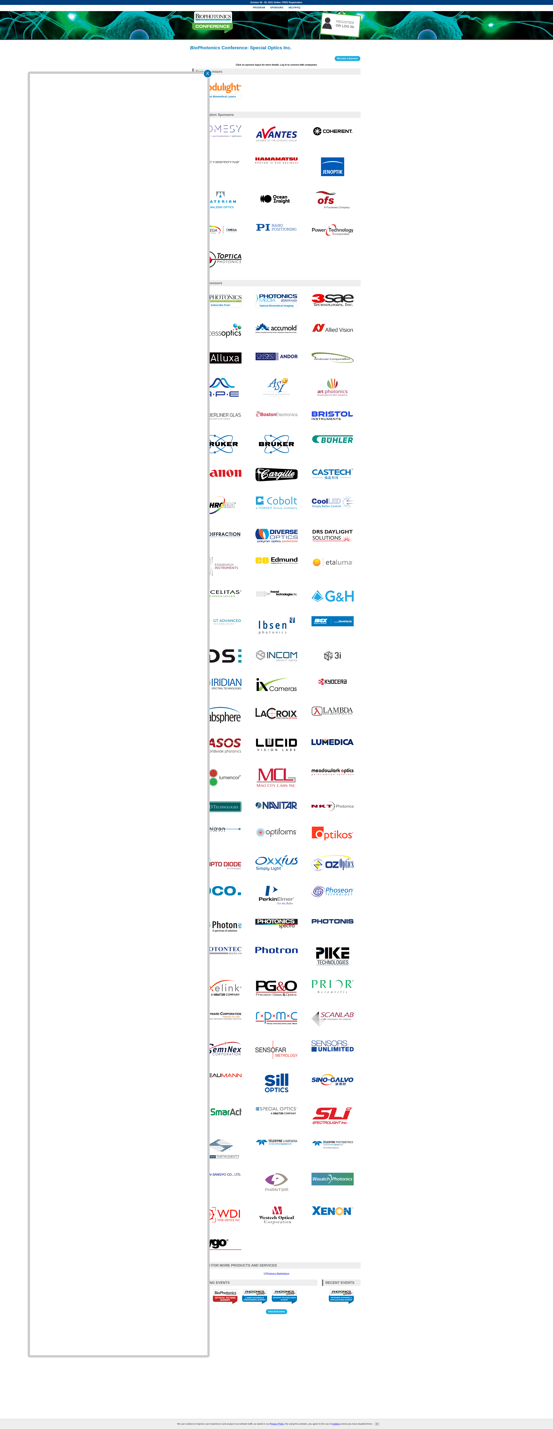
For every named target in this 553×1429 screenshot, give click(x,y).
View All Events (276, 1311)
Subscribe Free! (220, 305)
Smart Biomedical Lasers (220, 96)
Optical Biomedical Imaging (276, 305)
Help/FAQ (294, 7)
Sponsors (276, 7)
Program (259, 7)
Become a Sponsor (347, 58)
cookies (336, 1424)
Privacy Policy (277, 1424)
